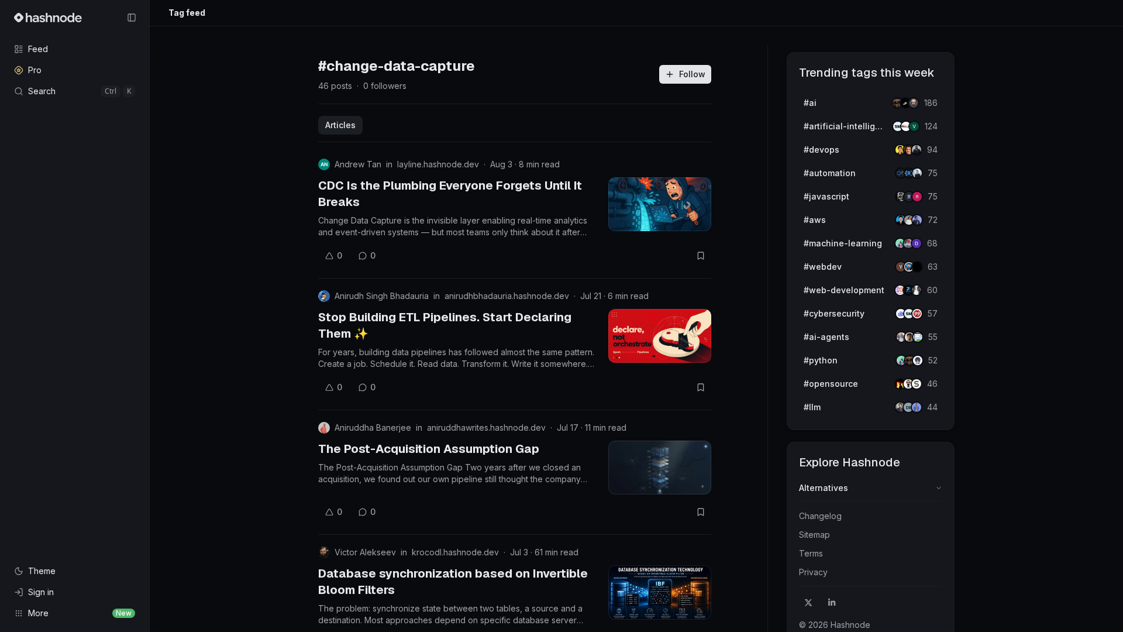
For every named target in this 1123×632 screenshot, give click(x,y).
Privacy (813, 572)
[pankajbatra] (916, 407)
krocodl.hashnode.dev (455, 552)
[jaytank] (918, 360)
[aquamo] (916, 290)
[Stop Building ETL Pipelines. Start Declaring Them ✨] (659, 336)
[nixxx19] (917, 196)
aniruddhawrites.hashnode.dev (486, 427)
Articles (340, 125)
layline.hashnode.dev (438, 164)
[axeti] (917, 173)
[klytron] (916, 150)
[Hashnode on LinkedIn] (831, 602)
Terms (811, 553)
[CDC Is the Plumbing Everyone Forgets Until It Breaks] (659, 204)
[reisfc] (918, 337)
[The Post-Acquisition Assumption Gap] (659, 467)
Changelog (820, 516)
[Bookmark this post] (700, 255)
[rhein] (917, 267)
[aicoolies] (913, 103)
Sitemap (814, 535)
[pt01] (916, 243)
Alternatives (823, 488)
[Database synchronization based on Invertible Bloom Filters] (659, 592)
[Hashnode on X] (808, 602)
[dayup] (914, 126)
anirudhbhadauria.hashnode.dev (507, 296)
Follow (692, 74)
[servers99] (917, 314)
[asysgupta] (917, 220)
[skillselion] (916, 384)
